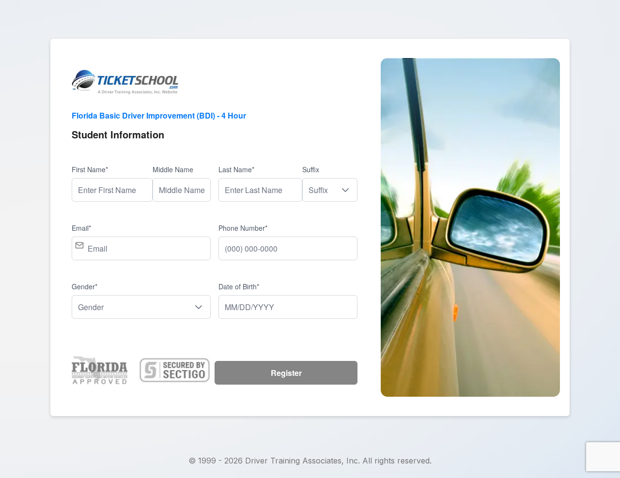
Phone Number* (242, 228)
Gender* (84, 286)
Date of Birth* (238, 286)
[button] (345, 190)
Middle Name (173, 169)
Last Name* (236, 169)
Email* (81, 228)
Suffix (310, 169)
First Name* (90, 169)
